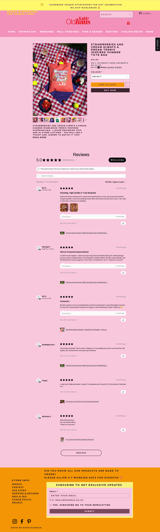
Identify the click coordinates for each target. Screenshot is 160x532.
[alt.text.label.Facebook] (22, 521)
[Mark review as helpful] (123, 223)
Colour (96, 72)
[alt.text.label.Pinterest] (29, 521)
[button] (128, 22)
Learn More (114, 67)
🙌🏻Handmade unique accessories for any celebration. (85, 4)
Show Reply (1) (66, 217)
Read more (39, 137)
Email (54, 491)
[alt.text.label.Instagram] (15, 521)
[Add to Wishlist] (127, 85)
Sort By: (108, 182)
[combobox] (110, 76)
